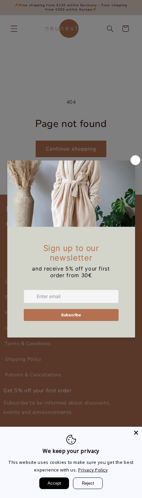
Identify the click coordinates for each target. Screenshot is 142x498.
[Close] (136, 432)
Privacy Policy (93, 470)
